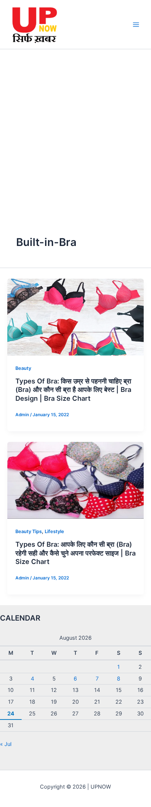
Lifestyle (54, 531)
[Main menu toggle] (136, 24)
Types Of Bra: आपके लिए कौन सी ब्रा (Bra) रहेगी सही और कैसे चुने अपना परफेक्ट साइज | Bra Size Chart (75, 552)
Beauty (23, 368)
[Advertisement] (75, 128)
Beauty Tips (28, 531)
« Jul (5, 744)
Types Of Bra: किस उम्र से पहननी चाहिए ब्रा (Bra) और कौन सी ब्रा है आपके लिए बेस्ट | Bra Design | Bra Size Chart (73, 389)
